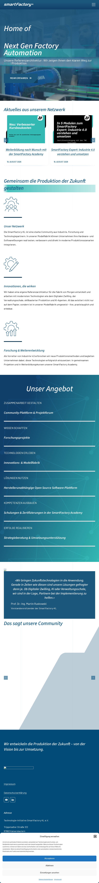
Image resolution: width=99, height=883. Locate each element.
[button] (95, 836)
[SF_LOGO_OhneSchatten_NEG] (19, 4)
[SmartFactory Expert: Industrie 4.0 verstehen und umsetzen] (73, 116)
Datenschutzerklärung (46, 879)
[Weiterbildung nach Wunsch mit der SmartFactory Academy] (26, 116)
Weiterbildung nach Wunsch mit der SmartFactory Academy (26, 152)
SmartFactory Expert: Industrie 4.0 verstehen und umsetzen (73, 152)
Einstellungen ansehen (49, 873)
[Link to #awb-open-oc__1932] (93, 4)
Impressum (58, 879)
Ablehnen (49, 865)
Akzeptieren (49, 858)
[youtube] (6, 811)
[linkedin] (12, 811)
